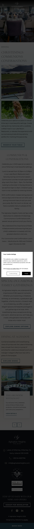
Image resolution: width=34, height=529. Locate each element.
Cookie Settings (13, 273)
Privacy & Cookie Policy (13, 269)
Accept (26, 273)
